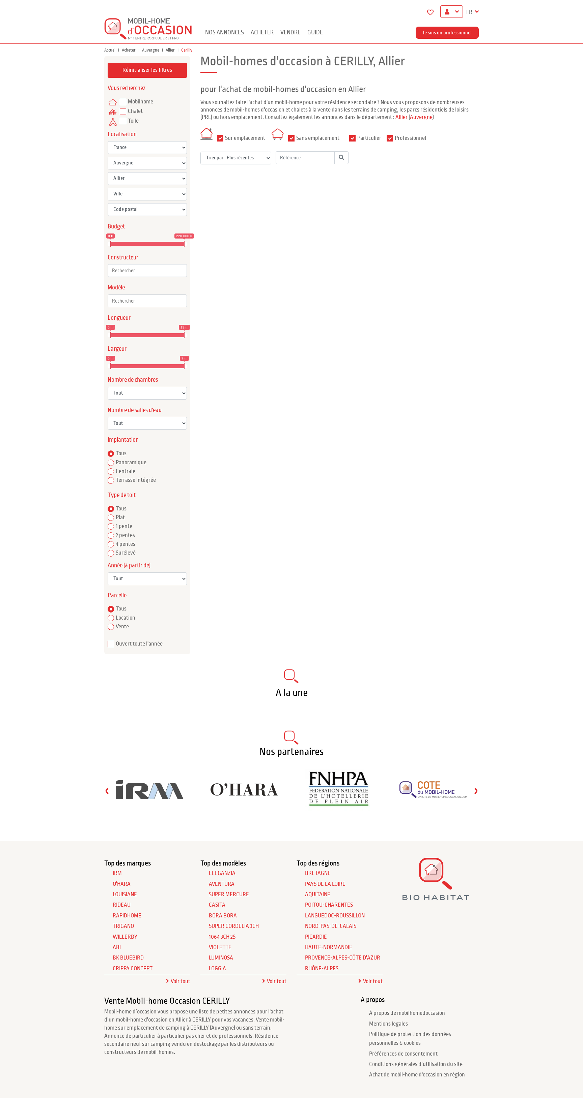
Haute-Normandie (328, 947)
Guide (315, 32)
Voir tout (180, 981)
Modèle (116, 287)
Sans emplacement (317, 138)
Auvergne (151, 50)
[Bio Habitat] (436, 898)
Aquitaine (317, 894)
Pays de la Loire (325, 884)
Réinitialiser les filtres (147, 70)
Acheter (262, 32)
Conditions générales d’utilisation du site (416, 1064)
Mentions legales (388, 1024)
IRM (117, 873)
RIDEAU (122, 905)
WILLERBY (125, 937)
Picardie (316, 937)
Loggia (217, 969)
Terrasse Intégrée (136, 480)
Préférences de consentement (403, 1054)
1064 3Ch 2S (222, 937)
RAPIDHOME (127, 916)
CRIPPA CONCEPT (132, 969)
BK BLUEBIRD (128, 958)
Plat (120, 517)
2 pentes (125, 535)
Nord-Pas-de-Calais (330, 926)
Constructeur (123, 257)
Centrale (125, 471)
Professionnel (410, 138)
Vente (122, 627)
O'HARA (122, 884)
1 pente (124, 526)
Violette (220, 947)
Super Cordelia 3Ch (234, 926)
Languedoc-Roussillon (335, 916)
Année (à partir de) (129, 565)
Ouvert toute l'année (139, 644)
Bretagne (318, 873)
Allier (171, 50)
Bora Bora (223, 916)
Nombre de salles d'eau (135, 410)
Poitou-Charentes (329, 905)
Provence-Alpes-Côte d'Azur (342, 958)
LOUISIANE (125, 894)
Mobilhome (140, 102)
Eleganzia (222, 873)
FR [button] (469, 12)
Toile (133, 121)
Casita (217, 905)
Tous (121, 453)
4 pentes (125, 544)
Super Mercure (229, 894)
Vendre (290, 32)
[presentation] (107, 790)
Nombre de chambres (133, 380)
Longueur (119, 318)
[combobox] (147, 270)
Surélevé (126, 553)
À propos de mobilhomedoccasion (407, 1013)
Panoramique (131, 463)
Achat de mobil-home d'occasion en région (417, 1075)
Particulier (369, 138)
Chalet (135, 111)
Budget (116, 226)
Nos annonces (224, 32)
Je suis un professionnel (447, 32)
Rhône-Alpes (321, 969)
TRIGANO (123, 926)
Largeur (117, 349)
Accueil (110, 50)
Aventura (221, 884)
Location (125, 618)
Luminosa (221, 958)
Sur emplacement (245, 138)
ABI (117, 947)
